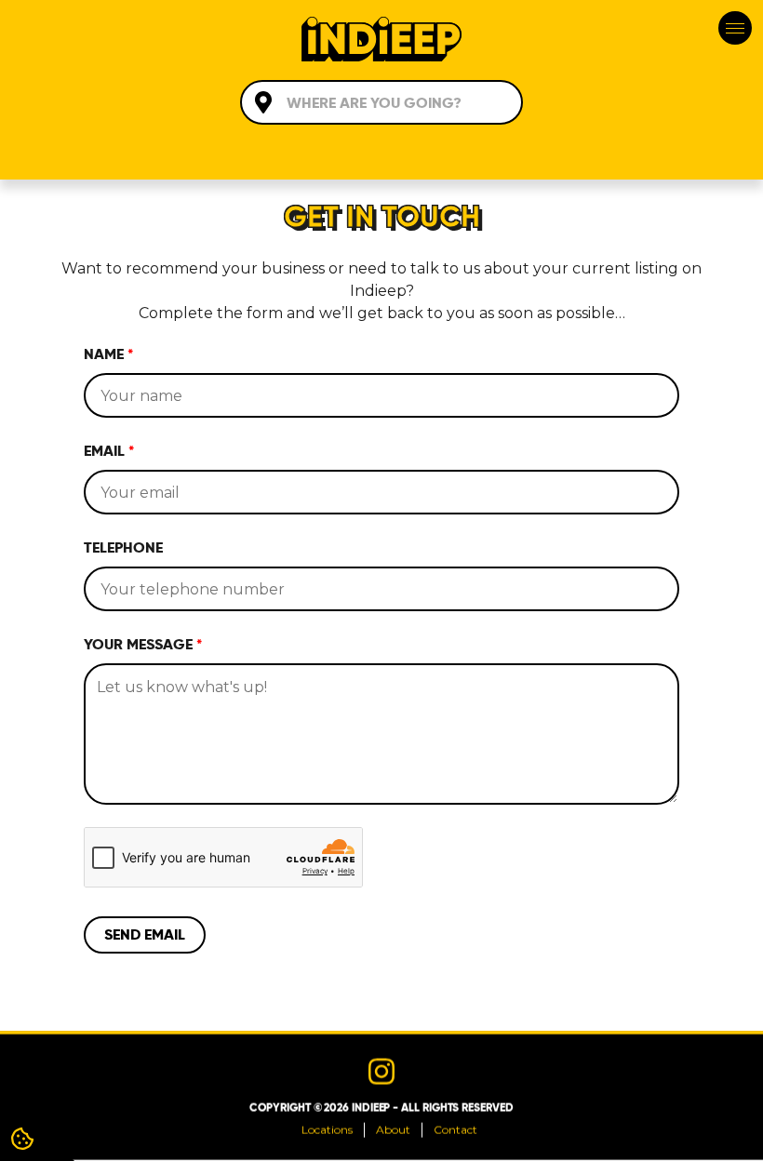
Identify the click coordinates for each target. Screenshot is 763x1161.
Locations (327, 1130)
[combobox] (381, 102)
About (393, 1130)
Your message (143, 644)
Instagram (381, 1072)
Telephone (123, 547)
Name (108, 354)
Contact (455, 1130)
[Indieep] (381, 41)
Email (109, 450)
